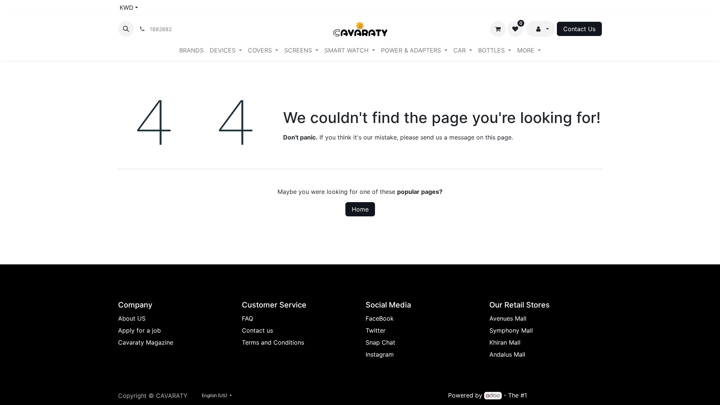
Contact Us (579, 29)
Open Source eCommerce (565, 395)
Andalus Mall (507, 354)
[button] (126, 29)
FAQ (247, 318)
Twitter (376, 330)
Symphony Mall (511, 330)
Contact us (257, 330)
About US (132, 318)
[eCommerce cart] (498, 29)
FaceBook (380, 318)
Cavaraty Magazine (145, 342)
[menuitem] (191, 50)
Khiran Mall (504, 342)
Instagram (380, 354)
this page (498, 137)
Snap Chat (380, 342)
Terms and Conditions (273, 342)
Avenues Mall (507, 318)
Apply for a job (139, 330)
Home (360, 209)
